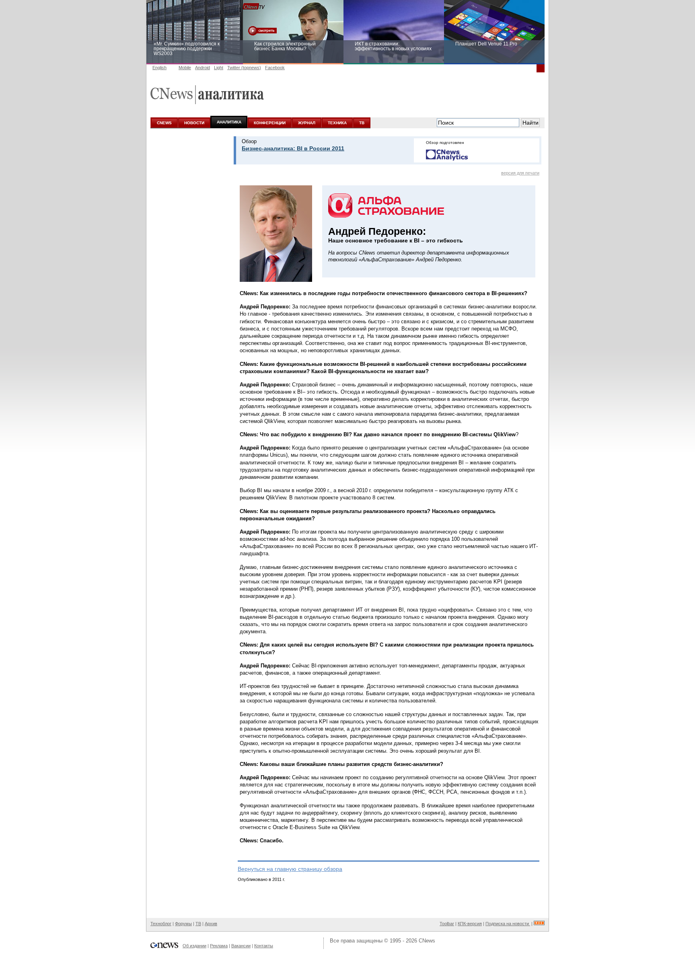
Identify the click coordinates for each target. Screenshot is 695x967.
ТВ (361, 123)
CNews (427, 941)
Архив (211, 923)
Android (202, 67)
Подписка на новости (507, 923)
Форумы (183, 923)
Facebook (275, 67)
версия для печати (520, 172)
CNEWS (164, 123)
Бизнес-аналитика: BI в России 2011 (293, 148)
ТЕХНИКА (337, 123)
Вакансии (241, 945)
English (159, 67)
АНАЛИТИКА (229, 122)
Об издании (194, 945)
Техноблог (160, 923)
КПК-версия (470, 923)
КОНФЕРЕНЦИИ (270, 123)
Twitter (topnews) (244, 67)
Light (218, 67)
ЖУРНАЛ (306, 123)
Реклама (219, 945)
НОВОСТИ (194, 123)
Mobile (185, 67)
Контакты (263, 945)
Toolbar (447, 923)
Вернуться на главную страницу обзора (290, 869)
